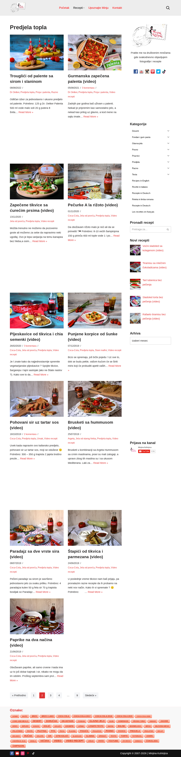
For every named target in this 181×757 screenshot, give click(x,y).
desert (37, 721)
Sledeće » (90, 695)
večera (44, 741)
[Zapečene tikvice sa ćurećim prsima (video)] (37, 181)
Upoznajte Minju (98, 7)
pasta (30, 731)
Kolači (58, 726)
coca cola (63, 716)
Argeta (71, 438)
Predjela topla (28, 92)
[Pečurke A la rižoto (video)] (95, 181)
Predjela (135, 731)
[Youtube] (17, 753)
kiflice (25, 726)
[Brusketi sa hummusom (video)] (95, 399)
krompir (69, 726)
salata (40, 736)
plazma (72, 731)
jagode (164, 721)
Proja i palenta (43, 92)
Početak (64, 7)
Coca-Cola (73, 215)
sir (49, 736)
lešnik (81, 726)
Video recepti (47, 221)
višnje (91, 741)
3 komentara (88, 87)
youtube (113, 741)
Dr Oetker (14, 92)
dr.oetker (67, 721)
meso (148, 726)
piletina (41, 731)
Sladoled (77, 736)
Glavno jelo (97, 721)
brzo (34, 716)
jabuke (152, 721)
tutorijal (137, 736)
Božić (24, 716)
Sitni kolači (62, 736)
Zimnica (138, 741)
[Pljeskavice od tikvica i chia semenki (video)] (37, 310)
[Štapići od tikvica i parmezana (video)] (95, 528)
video (57, 740)
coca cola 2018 (103, 716)
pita (53, 731)
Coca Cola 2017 (82, 716)
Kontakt (117, 7)
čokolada (152, 741)
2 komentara (30, 434)
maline (121, 726)
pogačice (97, 731)
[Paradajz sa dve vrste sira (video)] (37, 528)
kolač (47, 726)
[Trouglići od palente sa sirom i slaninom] (37, 52)
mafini (110, 726)
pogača (84, 731)
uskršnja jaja (19, 741)
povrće (121, 731)
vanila (33, 741)
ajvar (15, 716)
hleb (111, 721)
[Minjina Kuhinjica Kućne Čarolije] (18, 8)
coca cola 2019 (124, 716)
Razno (54, 92)
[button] (83, 7)
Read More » (26, 112)
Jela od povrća (17, 221)
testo (113, 736)
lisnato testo (96, 726)
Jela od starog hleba (86, 438)
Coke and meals (20, 721)
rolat (160, 731)
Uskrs (149, 736)
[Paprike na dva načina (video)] (37, 616)
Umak (40, 438)
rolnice (16, 736)
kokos (36, 726)
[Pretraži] (168, 8)
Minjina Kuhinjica (158, 753)
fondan (81, 721)
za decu (126, 741)
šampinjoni (18, 746)
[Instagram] (23, 753)
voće (101, 741)
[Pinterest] (28, 753)
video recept (75, 740)
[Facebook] (12, 753)
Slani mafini (101, 350)
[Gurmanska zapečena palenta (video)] (95, 52)
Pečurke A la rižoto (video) (93, 205)
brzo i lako (48, 716)
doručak (51, 721)
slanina (90, 736)
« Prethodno (19, 695)
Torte (124, 736)
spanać (102, 736)
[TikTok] (33, 753)
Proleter (149, 731)
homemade (123, 721)
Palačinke (17, 731)
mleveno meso (162, 726)
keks (15, 726)
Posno (110, 731)
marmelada (135, 726)
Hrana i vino (139, 721)
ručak (28, 736)
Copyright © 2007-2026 (133, 753)
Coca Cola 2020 (143, 716)
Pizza (62, 731)
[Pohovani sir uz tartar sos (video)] (37, 399)
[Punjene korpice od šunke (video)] (95, 310)
